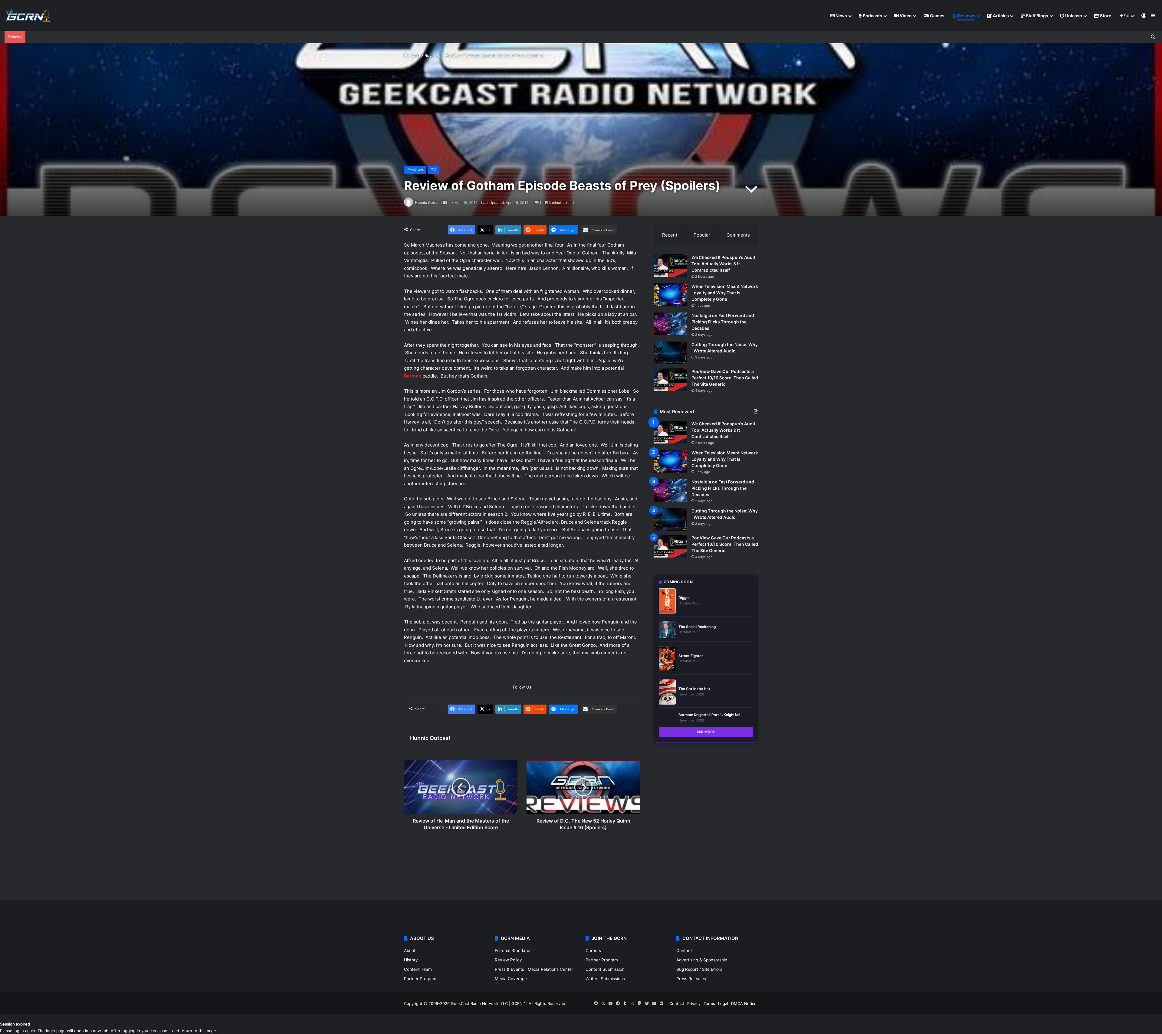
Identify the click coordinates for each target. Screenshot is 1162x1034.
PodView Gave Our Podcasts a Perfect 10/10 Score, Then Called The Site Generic (724, 378)
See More (706, 732)
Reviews (966, 15)
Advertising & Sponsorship (701, 959)
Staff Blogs (1036, 15)
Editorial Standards (513, 950)
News (841, 15)
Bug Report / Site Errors (699, 969)
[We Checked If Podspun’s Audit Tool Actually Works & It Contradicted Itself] (670, 265)
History (411, 959)
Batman (412, 376)
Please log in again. (18, 1030)
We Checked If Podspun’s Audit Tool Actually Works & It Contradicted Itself (723, 264)
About (409, 950)
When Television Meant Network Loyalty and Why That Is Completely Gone (724, 293)
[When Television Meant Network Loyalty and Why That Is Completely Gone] (670, 294)
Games (936, 15)
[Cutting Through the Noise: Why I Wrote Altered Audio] (670, 353)
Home (414, 55)
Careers (593, 950)
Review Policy (508, 959)
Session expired (15, 1024)
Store (1105, 15)
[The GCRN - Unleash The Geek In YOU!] (27, 16)
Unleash (1073, 15)
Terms (709, 1003)
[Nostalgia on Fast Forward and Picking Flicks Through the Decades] (670, 323)
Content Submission (605, 969)
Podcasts (872, 15)
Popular (702, 235)
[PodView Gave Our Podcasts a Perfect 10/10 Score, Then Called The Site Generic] (670, 379)
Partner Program (420, 978)
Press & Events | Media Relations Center (534, 969)
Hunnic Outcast (428, 202)
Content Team (418, 969)
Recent (669, 235)
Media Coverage (511, 978)
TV (433, 169)
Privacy (694, 1003)
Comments (738, 235)
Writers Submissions (605, 978)
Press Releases (691, 978)
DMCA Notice (744, 1003)
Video (905, 15)
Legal (723, 1003)
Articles (1000, 15)
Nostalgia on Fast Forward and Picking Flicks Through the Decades (722, 322)
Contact (684, 950)
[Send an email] (445, 202)
